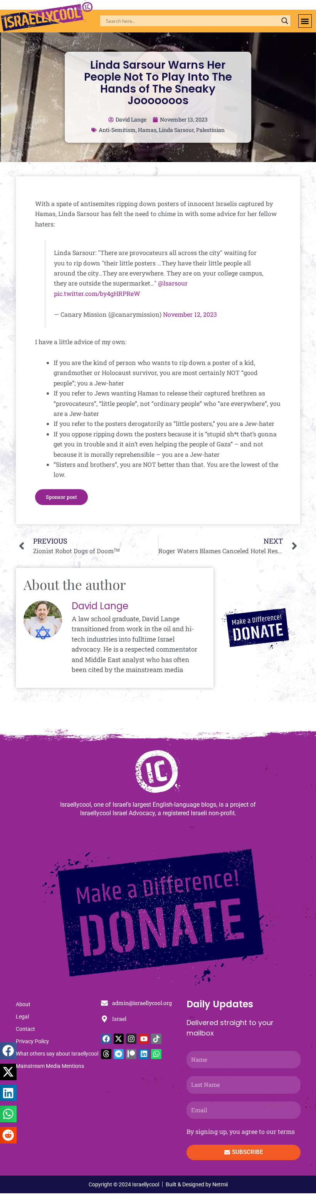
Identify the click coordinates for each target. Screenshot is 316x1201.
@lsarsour (173, 283)
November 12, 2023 (190, 314)
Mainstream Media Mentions (50, 1066)
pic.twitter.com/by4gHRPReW (97, 293)
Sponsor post (61, 496)
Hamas (147, 129)
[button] (305, 21)
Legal (22, 1017)
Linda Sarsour (176, 129)
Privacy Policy (32, 1041)
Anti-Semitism (117, 129)
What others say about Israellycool (57, 1054)
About (23, 1004)
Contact (25, 1029)
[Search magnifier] (284, 20)
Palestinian (210, 129)
